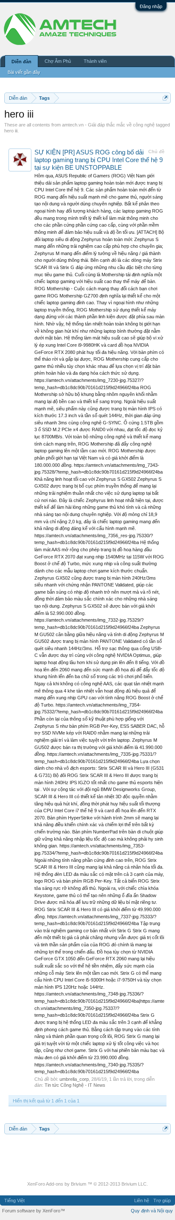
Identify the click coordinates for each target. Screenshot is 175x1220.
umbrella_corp (74, 1079)
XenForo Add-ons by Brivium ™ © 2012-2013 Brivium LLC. (87, 1183)
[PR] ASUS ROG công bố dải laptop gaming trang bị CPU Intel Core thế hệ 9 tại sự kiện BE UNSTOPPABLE (98, 160)
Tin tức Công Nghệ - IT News (75, 1085)
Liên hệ (141, 1200)
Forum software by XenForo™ (33, 1210)
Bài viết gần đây (24, 72)
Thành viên (95, 61)
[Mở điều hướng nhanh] (165, 98)
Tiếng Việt (14, 1200)
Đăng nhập (151, 6)
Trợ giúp (162, 1200)
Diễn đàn (21, 61)
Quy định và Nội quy (152, 1210)
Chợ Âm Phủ (58, 61)
